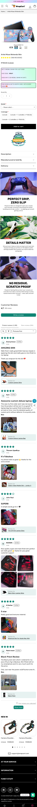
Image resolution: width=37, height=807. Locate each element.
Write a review (18, 315)
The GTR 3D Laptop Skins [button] (16, 530)
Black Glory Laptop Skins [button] (16, 593)
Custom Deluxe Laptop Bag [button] (17, 438)
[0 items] (34, 6)
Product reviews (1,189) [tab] (9, 325)
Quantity (4, 92)
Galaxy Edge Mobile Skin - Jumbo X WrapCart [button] (19, 485)
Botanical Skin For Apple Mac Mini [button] (19, 638)
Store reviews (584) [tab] (27, 325)
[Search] (7, 6)
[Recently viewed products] (34, 401)
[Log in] (30, 7)
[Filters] (8, 331)
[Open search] (3, 331)
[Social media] (34, 405)
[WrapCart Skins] (18, 6)
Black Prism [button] (11, 696)
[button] (35, 410)
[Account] (14, 806)
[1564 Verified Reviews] (18, 147)
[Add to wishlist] (14, 721)
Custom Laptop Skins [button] (15, 382)
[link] (32, 806)
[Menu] (2, 6)
